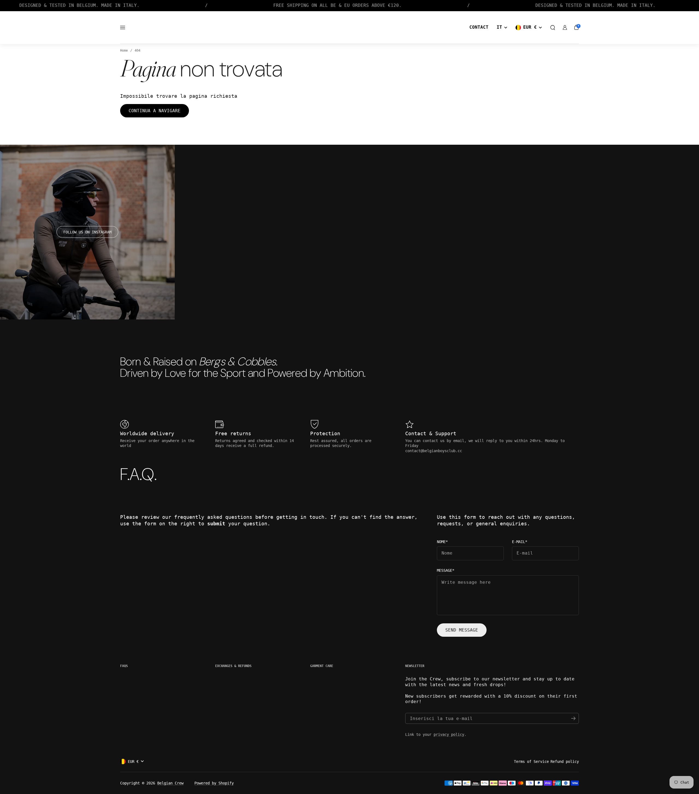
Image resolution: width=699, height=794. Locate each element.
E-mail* (519, 542)
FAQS (124, 666)
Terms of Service (531, 761)
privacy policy (449, 734)
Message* (445, 570)
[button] (552, 27)
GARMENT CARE (321, 666)
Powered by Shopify (214, 783)
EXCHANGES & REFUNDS (233, 666)
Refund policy (564, 761)
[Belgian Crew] (349, 27)
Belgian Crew (170, 783)
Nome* (442, 542)
